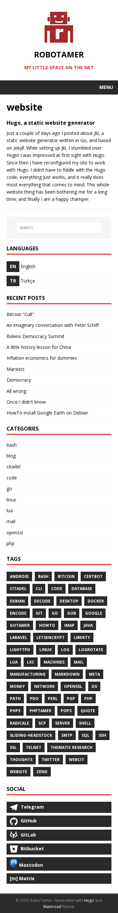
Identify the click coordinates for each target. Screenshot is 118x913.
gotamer (20, 625)
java (88, 625)
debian (17, 601)
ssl (13, 747)
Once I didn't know (26, 402)
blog (11, 456)
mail (11, 521)
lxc (30, 662)
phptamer (40, 710)
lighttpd (20, 649)
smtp (66, 735)
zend (42, 772)
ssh (102, 735)
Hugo (89, 900)
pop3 (66, 710)
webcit (76, 759)
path (15, 698)
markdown (67, 674)
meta (94, 674)
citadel (13, 466)
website (18, 772)
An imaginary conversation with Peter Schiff (53, 325)
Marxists (16, 369)
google (93, 613)
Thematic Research (71, 747)
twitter (51, 759)
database (81, 588)
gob (71, 613)
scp (42, 723)
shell (85, 723)
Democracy (19, 380)
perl (53, 698)
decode (42, 601)
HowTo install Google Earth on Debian (47, 413)
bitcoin (66, 576)
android (19, 576)
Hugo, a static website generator (51, 122)
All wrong (16, 391)
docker (96, 601)
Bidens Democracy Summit (36, 336)
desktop (69, 601)
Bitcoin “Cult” (20, 314)
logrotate (91, 649)
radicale (19, 723)
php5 (15, 710)
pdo (34, 698)
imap (69, 625)
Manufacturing (28, 674)
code (12, 478)
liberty (82, 637)
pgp (71, 698)
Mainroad (52, 906)
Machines (54, 662)
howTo (47, 625)
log (65, 649)
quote (88, 710)
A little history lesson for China (39, 347)
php (10, 543)
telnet (33, 747)
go (9, 488)
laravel (18, 637)
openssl (15, 532)
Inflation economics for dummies (42, 358)
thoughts (21, 759)
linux (11, 500)
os (94, 686)
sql (85, 735)
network (44, 686)
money (17, 686)
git (39, 613)
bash (12, 445)
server (62, 723)
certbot (93, 576)
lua (10, 510)
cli (39, 588)
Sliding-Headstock (31, 735)
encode (18, 613)
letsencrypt (50, 637)
